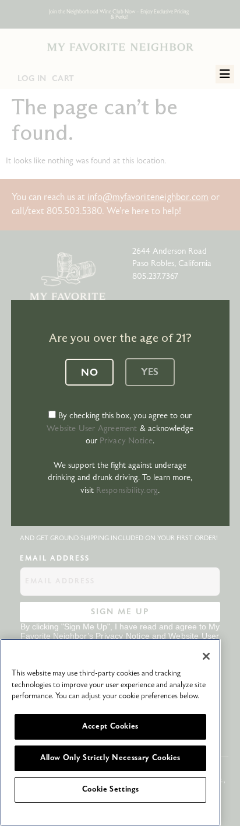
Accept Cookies (110, 727)
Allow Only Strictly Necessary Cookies (110, 758)
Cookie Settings (110, 789)
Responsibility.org (127, 490)
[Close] (206, 656)
